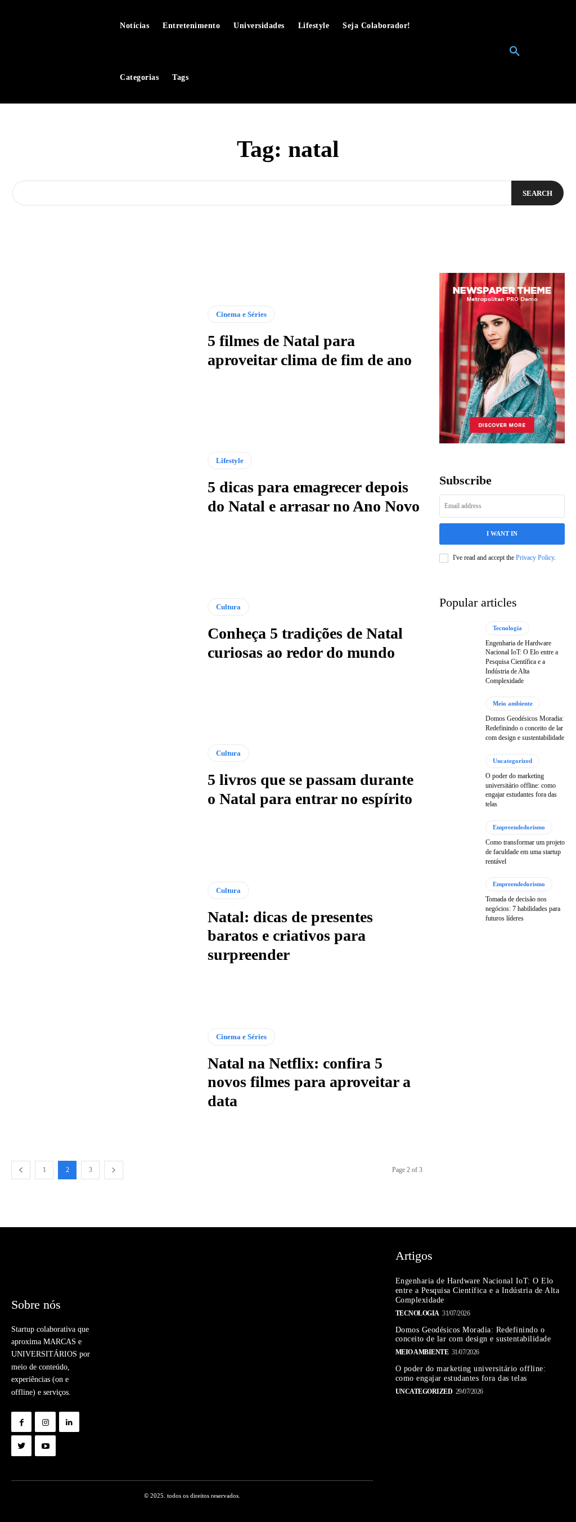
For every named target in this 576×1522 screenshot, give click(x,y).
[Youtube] (45, 1445)
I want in (502, 533)
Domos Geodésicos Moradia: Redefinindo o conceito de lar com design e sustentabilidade (524, 728)
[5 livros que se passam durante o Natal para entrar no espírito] (103, 776)
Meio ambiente (513, 703)
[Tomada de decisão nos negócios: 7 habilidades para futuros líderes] (458, 899)
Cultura (228, 607)
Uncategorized (512, 760)
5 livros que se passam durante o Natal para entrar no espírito (310, 789)
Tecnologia (507, 628)
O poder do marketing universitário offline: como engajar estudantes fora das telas (521, 790)
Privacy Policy (535, 558)
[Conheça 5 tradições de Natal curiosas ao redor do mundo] (103, 630)
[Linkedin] (69, 1422)
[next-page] (113, 1170)
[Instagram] (45, 1422)
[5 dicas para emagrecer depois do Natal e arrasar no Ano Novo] (103, 484)
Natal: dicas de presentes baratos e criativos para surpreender (290, 935)
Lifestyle (230, 460)
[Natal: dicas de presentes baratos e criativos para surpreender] (103, 922)
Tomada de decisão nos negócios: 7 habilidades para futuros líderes (522, 908)
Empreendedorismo (519, 827)
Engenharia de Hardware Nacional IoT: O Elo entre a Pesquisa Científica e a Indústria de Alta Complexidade (521, 662)
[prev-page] (20, 1170)
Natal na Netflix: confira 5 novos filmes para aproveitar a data (309, 1082)
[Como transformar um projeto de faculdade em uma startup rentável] (458, 842)
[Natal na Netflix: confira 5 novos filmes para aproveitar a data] (103, 1069)
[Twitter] (21, 1445)
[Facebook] (21, 1422)
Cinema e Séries (241, 314)
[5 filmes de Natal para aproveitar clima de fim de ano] (103, 337)
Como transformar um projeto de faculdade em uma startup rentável (525, 851)
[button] (514, 51)
